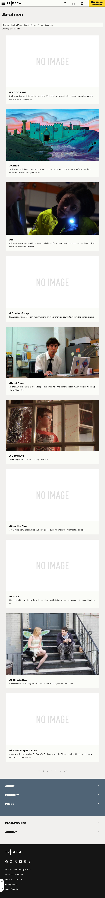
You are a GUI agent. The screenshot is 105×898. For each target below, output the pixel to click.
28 (65, 770)
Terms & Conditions (13, 879)
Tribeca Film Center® (14, 874)
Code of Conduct (12, 889)
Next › (101, 771)
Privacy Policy (11, 884)
